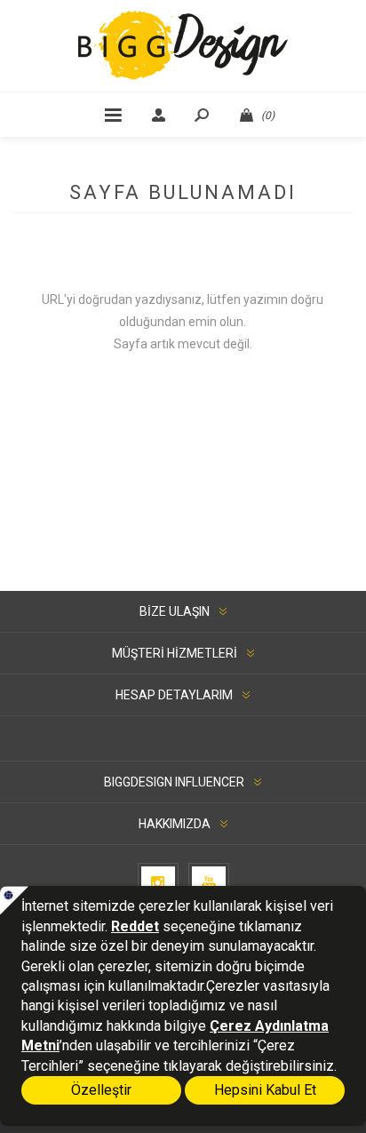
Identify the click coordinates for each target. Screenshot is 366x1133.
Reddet (135, 926)
